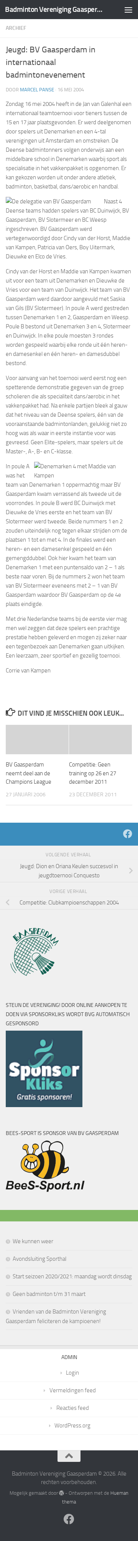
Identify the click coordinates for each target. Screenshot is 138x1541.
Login (72, 1372)
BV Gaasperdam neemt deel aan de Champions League (28, 773)
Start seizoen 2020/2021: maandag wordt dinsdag (72, 1276)
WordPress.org (72, 1425)
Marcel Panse (37, 90)
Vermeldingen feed (72, 1390)
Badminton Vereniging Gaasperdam (54, 9)
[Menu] (128, 9)
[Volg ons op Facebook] (127, 833)
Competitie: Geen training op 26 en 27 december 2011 (92, 773)
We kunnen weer (33, 1241)
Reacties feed (72, 1408)
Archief (16, 28)
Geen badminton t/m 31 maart (49, 1294)
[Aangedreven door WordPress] (61, 1493)
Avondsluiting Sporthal (39, 1258)
